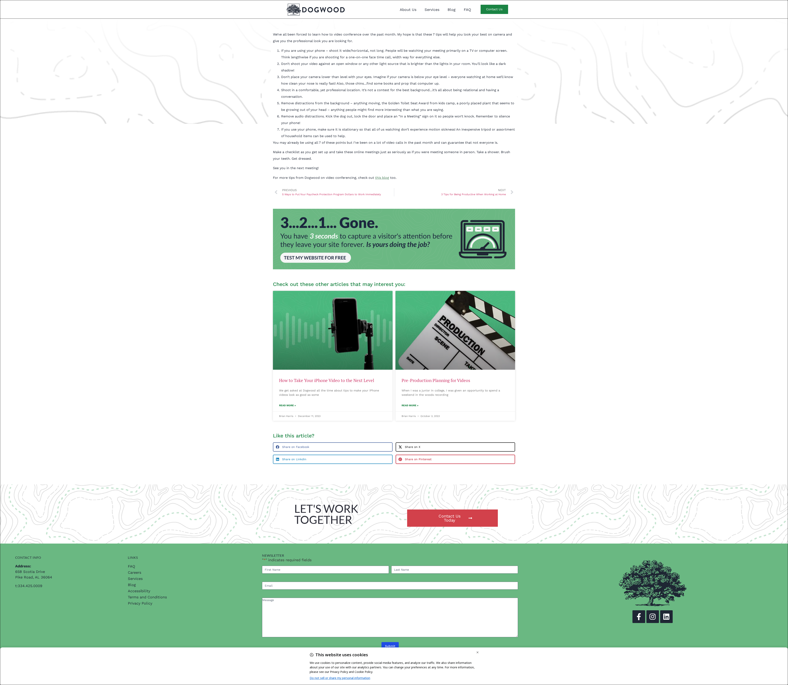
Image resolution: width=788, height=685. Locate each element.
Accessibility (139, 591)
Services (432, 9)
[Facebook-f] (638, 616)
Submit (390, 646)
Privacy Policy (140, 603)
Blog (452, 9)
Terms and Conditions (147, 597)
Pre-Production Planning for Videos (436, 380)
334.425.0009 (30, 586)
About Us (408, 9)
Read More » (287, 405)
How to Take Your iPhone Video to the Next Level (326, 380)
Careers (134, 572)
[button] (333, 447)
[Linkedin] (666, 616)
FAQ (467, 9)
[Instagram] (652, 616)
